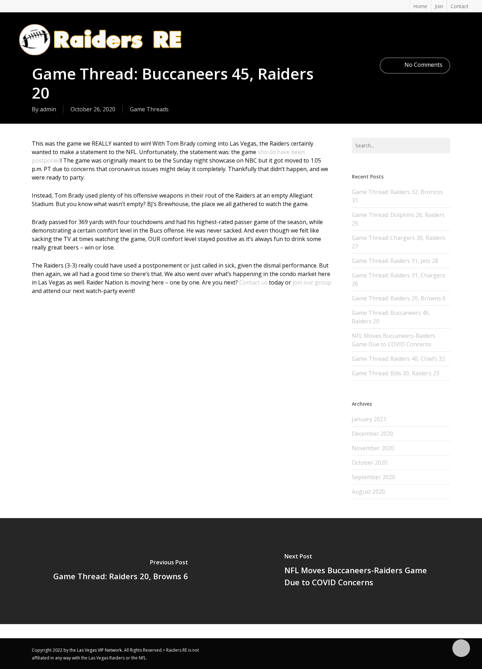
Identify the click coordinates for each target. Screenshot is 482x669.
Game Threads (149, 109)
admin (48, 109)
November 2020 (373, 448)
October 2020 (369, 462)
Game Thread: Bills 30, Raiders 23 (395, 373)
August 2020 (368, 491)
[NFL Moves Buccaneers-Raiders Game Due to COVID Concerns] (361, 571)
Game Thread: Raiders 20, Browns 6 (399, 298)
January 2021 (369, 419)
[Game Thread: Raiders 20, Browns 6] (120, 571)
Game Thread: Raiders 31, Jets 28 (395, 261)
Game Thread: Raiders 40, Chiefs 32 (398, 359)
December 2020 (372, 434)
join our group (312, 282)
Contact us (253, 282)
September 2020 (373, 477)
